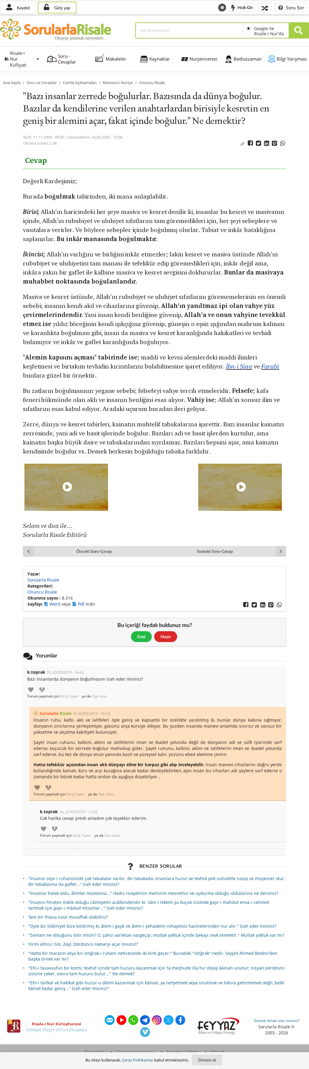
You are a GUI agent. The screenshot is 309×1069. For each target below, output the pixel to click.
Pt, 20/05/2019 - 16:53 (91, 713)
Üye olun (99, 696)
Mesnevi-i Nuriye (118, 82)
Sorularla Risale (43, 580)
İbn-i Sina (239, 366)
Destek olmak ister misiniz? (276, 1020)
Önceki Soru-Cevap (94, 551)
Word (55, 604)
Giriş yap (61, 7)
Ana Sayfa (12, 82)
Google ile (264, 28)
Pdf (82, 604)
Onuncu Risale (152, 82)
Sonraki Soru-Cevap (215, 551)
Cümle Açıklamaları (80, 82)
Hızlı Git (245, 7)
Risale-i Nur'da (269, 33)
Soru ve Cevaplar (42, 82)
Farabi (270, 366)
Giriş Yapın (69, 696)
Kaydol (23, 7)
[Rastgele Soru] (265, 7)
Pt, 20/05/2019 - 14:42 (65, 672)
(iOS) (60, 1030)
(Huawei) (78, 1030)
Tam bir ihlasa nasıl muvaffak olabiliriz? (68, 917)
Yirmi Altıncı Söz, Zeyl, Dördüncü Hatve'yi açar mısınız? (83, 944)
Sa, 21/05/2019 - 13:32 (78, 811)
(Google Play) (39, 1030)
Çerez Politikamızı (137, 1060)
